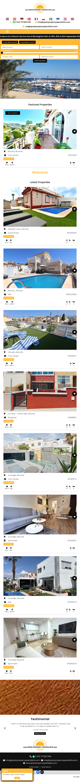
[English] (7, 18)
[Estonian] (58, 18)
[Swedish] (50, 18)
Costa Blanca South (27, 42)
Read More (40, 733)
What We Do (46, 767)
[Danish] (29, 18)
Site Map (76, 777)
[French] (36, 18)
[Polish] (43, 18)
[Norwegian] (72, 18)
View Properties (40, 61)
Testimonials (34, 767)
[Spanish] (14, 18)
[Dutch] (65, 18)
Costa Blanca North (10, 42)
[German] (22, 18)
